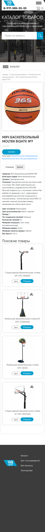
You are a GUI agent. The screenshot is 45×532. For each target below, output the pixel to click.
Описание (9, 167)
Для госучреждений (30, 460)
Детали (20, 167)
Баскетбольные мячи (10, 159)
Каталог (24, 455)
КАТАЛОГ (15, 66)
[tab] (9, 167)
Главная (5, 74)
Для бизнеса (27, 465)
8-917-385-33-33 (15, 8)
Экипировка (26, 470)
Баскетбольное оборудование (24, 156)
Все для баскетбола (28, 159)
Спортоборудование (18, 74)
